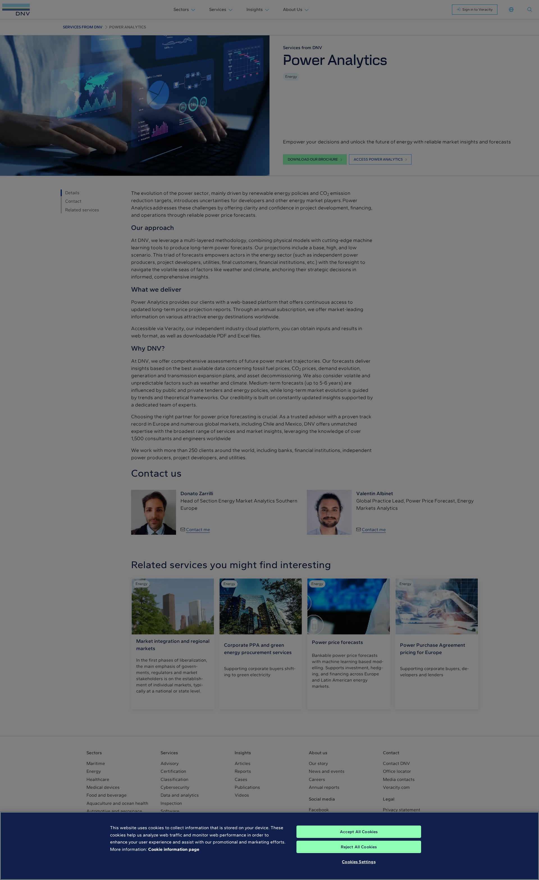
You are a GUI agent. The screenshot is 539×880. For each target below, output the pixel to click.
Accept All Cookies (359, 831)
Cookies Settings (358, 861)
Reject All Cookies (359, 846)
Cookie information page (173, 849)
